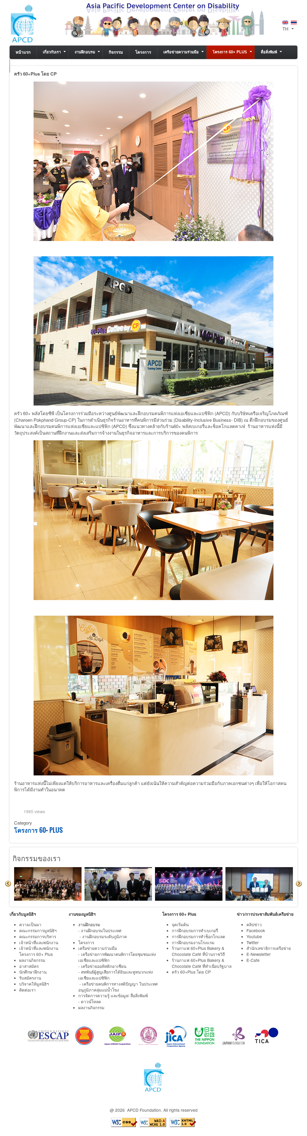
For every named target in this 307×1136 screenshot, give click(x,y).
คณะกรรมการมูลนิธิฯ (38, 930)
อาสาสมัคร (29, 966)
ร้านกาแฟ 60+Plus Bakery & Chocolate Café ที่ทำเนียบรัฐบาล (202, 963)
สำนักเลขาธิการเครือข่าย (268, 948)
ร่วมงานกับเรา (27, 66)
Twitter (252, 942)
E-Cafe (253, 960)
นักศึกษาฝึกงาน (32, 972)
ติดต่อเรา (27, 990)
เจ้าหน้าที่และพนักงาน (38, 942)
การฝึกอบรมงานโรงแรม (193, 942)
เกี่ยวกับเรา (52, 52)
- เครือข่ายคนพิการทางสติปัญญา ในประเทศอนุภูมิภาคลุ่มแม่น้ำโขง (118, 987)
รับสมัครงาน (30, 978)
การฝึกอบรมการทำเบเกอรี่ (195, 930)
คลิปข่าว (254, 924)
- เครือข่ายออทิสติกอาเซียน (102, 966)
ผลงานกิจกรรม (32, 960)
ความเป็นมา (30, 924)
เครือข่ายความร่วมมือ (181, 52)
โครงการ (143, 52)
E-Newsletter (259, 954)
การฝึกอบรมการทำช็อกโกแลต (198, 936)
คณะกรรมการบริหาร (37, 936)
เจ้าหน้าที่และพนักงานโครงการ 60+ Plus (38, 951)
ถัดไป (299, 884)
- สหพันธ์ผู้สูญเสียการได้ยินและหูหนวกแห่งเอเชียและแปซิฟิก (115, 975)
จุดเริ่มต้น (180, 924)
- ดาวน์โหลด (89, 1001)
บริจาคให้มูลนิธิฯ (34, 984)
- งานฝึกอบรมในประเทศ (99, 930)
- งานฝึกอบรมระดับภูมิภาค (103, 936)
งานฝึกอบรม (85, 52)
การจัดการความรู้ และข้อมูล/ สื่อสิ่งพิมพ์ (113, 995)
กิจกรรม (116, 52)
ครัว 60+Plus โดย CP (191, 972)
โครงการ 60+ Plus (230, 52)
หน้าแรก (23, 52)
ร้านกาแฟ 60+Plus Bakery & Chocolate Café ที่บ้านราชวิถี (199, 951)
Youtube (254, 936)
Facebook (255, 930)
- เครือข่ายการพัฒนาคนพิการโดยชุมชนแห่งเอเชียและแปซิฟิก (117, 957)
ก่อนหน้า (8, 884)
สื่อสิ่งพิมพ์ (269, 52)
